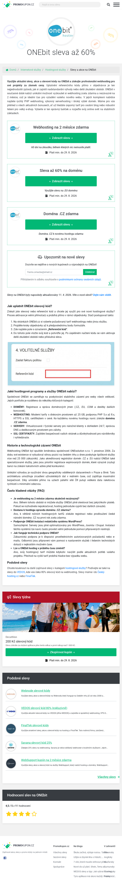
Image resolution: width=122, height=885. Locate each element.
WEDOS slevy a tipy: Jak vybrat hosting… (86, 871)
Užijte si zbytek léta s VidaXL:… (86, 857)
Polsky (107, 876)
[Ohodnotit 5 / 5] (34, 814)
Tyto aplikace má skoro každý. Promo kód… (86, 876)
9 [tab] (117, 606)
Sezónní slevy (59, 857)
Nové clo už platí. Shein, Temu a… (86, 866)
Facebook (5, 858)
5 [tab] (98, 606)
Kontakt (57, 862)
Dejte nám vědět (102, 294)
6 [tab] (103, 606)
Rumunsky (109, 866)
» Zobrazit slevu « (61, 138)
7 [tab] (107, 606)
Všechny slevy (107, 777)
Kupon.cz (23, 4)
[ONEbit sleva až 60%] (61, 32)
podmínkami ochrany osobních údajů (80, 279)
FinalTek (30, 576)
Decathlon (11, 637)
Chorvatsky (109, 871)
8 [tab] (112, 606)
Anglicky (108, 857)
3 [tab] (88, 606)
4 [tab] (93, 606)
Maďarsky (109, 862)
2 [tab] (83, 606)
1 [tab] (79, 606)
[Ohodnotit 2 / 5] (15, 814)
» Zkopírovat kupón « (61, 652)
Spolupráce (58, 866)
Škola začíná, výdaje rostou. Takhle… (86, 852)
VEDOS (21, 572)
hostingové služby (75, 568)
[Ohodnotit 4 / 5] (28, 814)
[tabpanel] (61, 641)
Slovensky (109, 852)
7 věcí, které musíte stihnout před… (86, 862)
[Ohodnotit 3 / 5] (21, 814)
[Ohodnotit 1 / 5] (9, 814)
